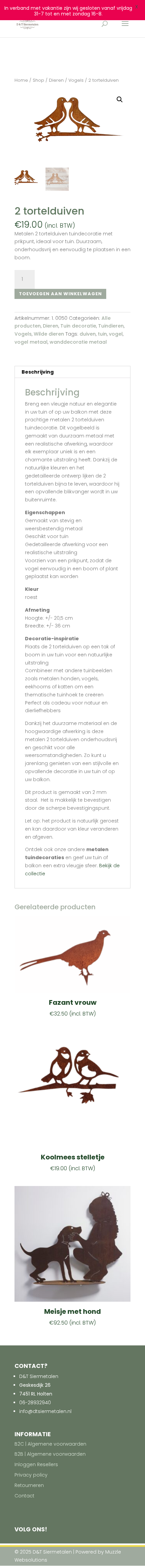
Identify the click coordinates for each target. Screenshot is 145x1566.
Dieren (56, 80)
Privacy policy (31, 1475)
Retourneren (29, 1485)
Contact (24, 1495)
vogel (116, 334)
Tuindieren (111, 325)
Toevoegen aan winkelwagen (60, 294)
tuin (102, 334)
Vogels (76, 80)
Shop (38, 80)
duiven (88, 334)
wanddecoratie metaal (78, 342)
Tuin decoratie (78, 325)
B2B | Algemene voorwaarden (50, 1454)
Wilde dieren (49, 334)
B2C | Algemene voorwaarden (50, 1444)
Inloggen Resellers (36, 1464)
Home (21, 80)
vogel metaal (31, 342)
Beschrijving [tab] (38, 372)
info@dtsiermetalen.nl (45, 1411)
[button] (120, 99)
